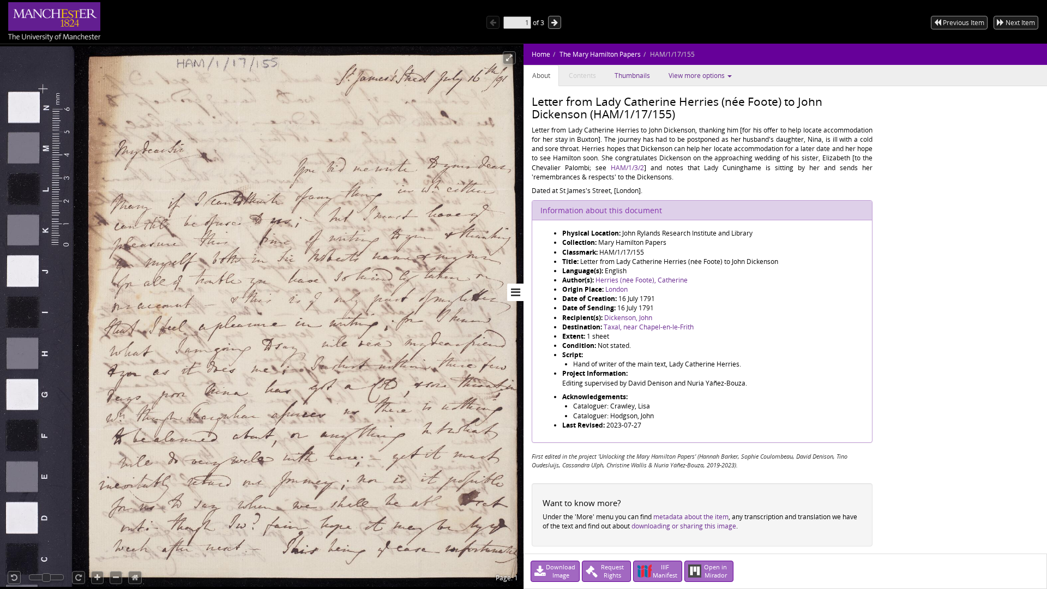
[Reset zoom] (135, 577)
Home (541, 54)
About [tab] (541, 75)
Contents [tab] (582, 75)
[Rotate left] (14, 577)
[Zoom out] (116, 577)
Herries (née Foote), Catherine (641, 280)
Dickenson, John (628, 317)
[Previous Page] (493, 22)
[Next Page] (554, 22)
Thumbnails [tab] (632, 75)
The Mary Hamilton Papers (600, 54)
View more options (697, 75)
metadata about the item (691, 516)
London (616, 289)
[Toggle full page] (509, 57)
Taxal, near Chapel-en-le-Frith (649, 327)
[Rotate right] (78, 577)
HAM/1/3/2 (627, 167)
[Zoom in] (97, 577)
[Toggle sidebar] (515, 292)
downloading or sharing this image (683, 526)
